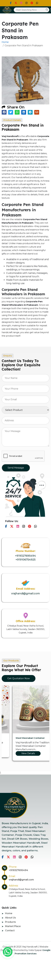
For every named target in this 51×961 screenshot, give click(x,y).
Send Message (16, 467)
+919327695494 (25, 555)
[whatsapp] (7, 952)
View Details (17, 753)
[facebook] (10, 3)
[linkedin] (21, 3)
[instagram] (26, 3)
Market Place (13, 926)
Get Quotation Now (18, 678)
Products (10, 922)
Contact (10, 930)
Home (5, 42)
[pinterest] (32, 3)
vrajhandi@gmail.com (25, 593)
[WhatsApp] (37, 3)
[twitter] (16, 3)
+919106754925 (25, 559)
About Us (10, 917)
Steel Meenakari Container (19, 738)
